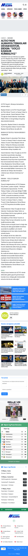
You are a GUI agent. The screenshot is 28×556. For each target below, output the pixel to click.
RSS (4, 548)
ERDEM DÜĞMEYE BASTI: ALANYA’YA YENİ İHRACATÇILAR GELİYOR (21, 364)
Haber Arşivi (19, 541)
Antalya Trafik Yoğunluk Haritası (19, 532)
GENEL (3, 9)
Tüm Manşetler (20, 536)
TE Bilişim (18, 553)
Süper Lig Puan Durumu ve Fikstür (5, 537)
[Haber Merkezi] (4, 315)
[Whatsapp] (14, 521)
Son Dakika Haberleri (8, 541)
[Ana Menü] (25, 4)
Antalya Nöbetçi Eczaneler (6, 526)
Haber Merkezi (14, 314)
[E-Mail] (11, 318)
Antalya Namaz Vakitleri (5, 532)
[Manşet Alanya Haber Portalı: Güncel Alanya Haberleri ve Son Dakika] (6, 5)
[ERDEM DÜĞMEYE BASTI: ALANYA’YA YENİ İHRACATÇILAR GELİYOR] (21, 358)
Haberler (3, 38)
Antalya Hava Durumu (19, 526)
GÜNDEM (9, 9)
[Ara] (23, 4)
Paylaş (4, 94)
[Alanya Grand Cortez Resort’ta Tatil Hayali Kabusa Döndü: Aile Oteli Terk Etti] (21, 344)
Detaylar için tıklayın (14, 461)
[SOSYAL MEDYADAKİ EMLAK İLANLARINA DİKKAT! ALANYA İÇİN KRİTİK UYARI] (7, 358)
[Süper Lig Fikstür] (26, 467)
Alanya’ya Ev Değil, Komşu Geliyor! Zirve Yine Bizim (20, 335)
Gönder (4, 394)
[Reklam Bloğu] (14, 410)
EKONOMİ (10, 38)
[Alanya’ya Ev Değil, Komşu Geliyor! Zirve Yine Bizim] (21, 329)
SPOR (25, 9)
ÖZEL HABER (18, 9)
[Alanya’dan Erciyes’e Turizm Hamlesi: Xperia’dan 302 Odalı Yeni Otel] (7, 329)
